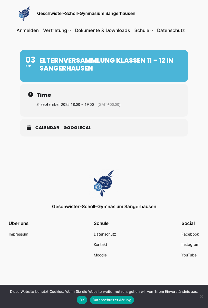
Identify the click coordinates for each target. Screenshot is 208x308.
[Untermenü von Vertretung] (69, 30)
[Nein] (201, 296)
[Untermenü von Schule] (151, 30)
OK (81, 300)
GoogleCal (77, 128)
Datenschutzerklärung (112, 300)
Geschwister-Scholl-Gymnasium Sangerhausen (86, 13)
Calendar (47, 128)
